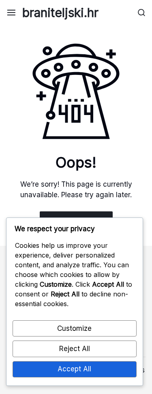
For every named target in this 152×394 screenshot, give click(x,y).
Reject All (74, 349)
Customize (74, 328)
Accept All (74, 369)
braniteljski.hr (60, 12)
